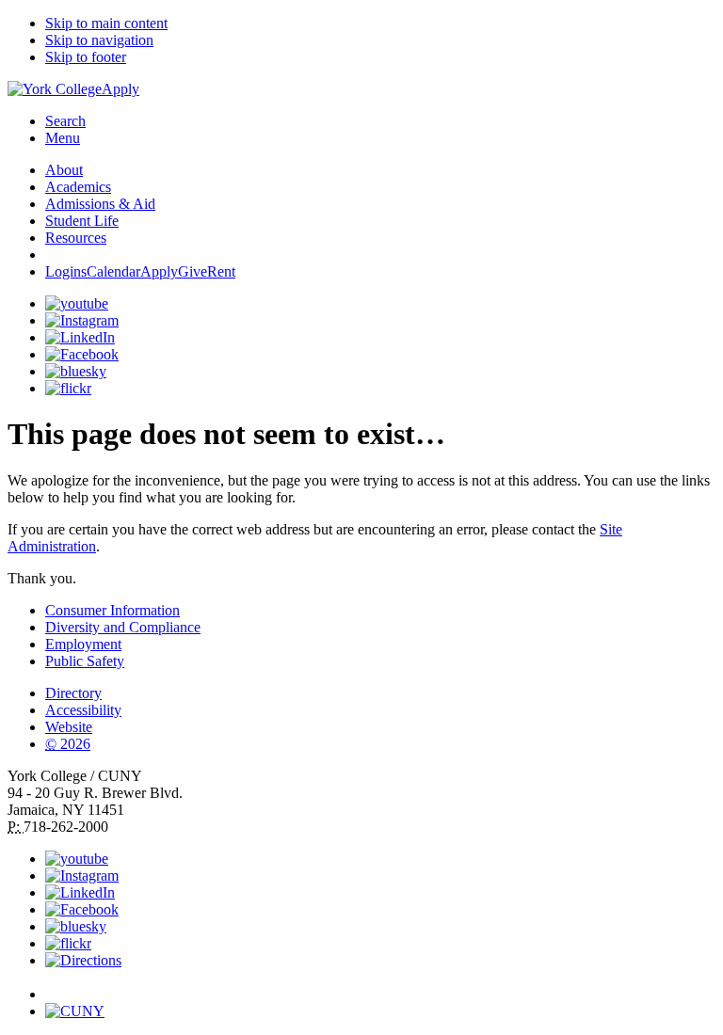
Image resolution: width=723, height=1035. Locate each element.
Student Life (82, 221)
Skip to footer (85, 57)
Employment (83, 644)
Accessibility (83, 710)
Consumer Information (112, 610)
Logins (66, 271)
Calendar (113, 271)
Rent (221, 271)
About (64, 170)
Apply (120, 89)
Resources (75, 238)
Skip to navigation (99, 40)
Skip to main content (106, 23)
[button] (380, 986)
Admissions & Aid (100, 204)
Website (68, 727)
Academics (78, 187)
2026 (67, 744)
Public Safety (84, 661)
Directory (73, 693)
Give (192, 271)
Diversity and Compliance (123, 627)
